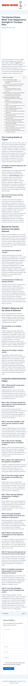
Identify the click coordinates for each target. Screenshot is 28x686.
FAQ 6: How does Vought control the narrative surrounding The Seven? (15, 114)
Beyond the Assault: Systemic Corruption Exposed (12, 86)
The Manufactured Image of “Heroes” (12, 88)
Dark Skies (21, 5)
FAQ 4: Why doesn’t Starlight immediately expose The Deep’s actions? (14, 109)
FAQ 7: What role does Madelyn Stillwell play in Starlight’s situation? (15, 117)
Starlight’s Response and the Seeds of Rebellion (14, 92)
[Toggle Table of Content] (23, 78)
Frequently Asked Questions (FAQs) (12, 97)
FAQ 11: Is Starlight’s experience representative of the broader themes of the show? (15, 128)
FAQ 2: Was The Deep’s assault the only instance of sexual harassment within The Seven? (14, 103)
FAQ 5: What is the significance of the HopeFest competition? (15, 112)
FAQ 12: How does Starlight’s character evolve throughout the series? (15, 131)
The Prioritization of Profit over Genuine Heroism (14, 90)
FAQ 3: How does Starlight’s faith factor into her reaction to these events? (15, 106)
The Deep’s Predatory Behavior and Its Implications (13, 82)
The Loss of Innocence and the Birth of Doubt (14, 84)
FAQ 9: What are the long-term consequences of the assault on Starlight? (15, 123)
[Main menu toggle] (25, 5)
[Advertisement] (14, 43)
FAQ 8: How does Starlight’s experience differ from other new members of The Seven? (15, 120)
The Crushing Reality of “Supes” (10, 79)
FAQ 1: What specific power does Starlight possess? (13, 99)
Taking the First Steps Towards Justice (13, 95)
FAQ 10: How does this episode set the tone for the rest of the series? (15, 126)
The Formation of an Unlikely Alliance (12, 94)
